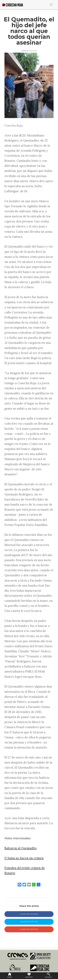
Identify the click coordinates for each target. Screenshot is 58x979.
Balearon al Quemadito (20, 848)
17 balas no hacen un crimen (24, 858)
